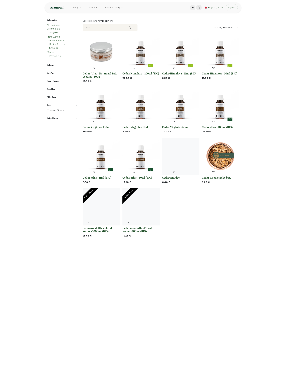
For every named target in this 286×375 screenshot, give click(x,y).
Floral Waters (53, 37)
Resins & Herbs (57, 44)
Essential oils (53, 29)
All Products (53, 25)
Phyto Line (55, 56)
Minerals (51, 52)
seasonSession (57, 110)
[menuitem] (77, 7)
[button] (199, 7)
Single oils (54, 32)
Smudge (53, 48)
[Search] (129, 27)
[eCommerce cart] (192, 7)
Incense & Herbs (55, 40)
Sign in (231, 7)
